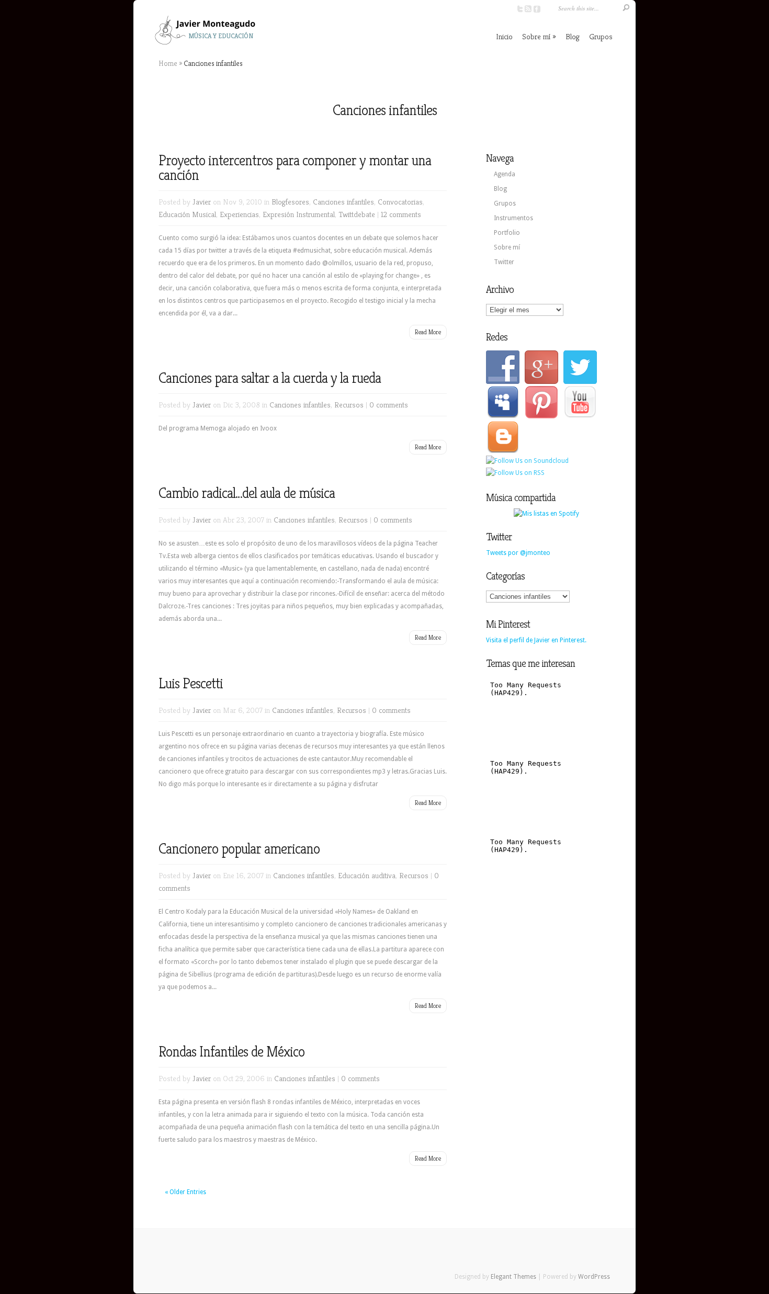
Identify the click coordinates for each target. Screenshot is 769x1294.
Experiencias (239, 214)
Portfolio (507, 232)
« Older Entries (185, 1192)
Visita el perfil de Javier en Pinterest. (536, 640)
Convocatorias (400, 202)
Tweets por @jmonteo (518, 553)
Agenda (504, 174)
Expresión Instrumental (299, 214)
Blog (573, 36)
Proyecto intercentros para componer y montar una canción (295, 167)
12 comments (401, 214)
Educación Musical (187, 214)
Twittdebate (356, 214)
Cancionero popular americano (239, 848)
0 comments (388, 405)
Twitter (504, 262)
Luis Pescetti (191, 683)
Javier (202, 202)
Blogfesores (290, 202)
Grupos (601, 36)
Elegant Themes (513, 1276)
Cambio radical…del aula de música (247, 493)
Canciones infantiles (343, 202)
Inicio (504, 36)
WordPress (594, 1276)
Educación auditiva (366, 875)
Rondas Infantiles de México (231, 1051)
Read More (428, 332)
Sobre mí (536, 36)
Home (168, 63)
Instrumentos (513, 218)
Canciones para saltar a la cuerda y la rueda (270, 378)
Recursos (349, 405)
